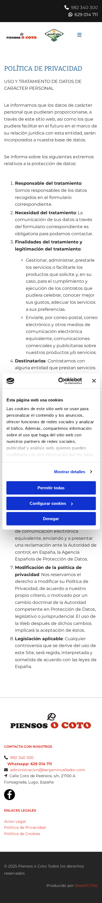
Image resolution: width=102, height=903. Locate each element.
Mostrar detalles (69, 471)
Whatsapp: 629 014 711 (29, 763)
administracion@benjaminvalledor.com (47, 769)
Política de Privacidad (24, 827)
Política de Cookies (22, 833)
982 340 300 (84, 7)
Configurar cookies (48, 503)
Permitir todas (51, 487)
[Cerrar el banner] (94, 381)
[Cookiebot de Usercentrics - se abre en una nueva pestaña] (61, 381)
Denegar (51, 518)
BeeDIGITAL (86, 885)
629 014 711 (86, 14)
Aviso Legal (15, 821)
